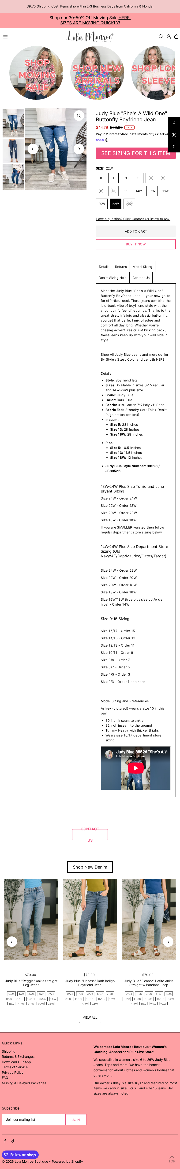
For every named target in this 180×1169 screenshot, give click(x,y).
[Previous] (33, 149)
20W (101, 204)
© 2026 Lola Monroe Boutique (25, 1161)
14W (139, 191)
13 (113, 191)
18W (165, 191)
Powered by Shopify (67, 1161)
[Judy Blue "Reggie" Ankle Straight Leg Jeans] (31, 919)
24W (129, 204)
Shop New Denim (90, 867)
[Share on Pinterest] (174, 146)
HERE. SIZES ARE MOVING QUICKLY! (95, 20)
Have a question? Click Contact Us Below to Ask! (133, 219)
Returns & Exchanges (18, 1056)
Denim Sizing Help (113, 278)
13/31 (31, 999)
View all (90, 1017)
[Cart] (176, 36)
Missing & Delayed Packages (24, 1083)
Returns (121, 267)
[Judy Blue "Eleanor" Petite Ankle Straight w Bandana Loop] (149, 919)
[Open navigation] (32, 36)
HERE (160, 359)
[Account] (169, 36)
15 (126, 191)
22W (115, 204)
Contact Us (141, 278)
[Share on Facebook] (174, 123)
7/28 (51, 993)
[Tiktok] (12, 1141)
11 (101, 191)
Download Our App (16, 1062)
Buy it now (136, 244)
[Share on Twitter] (174, 135)
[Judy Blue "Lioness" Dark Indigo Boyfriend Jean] (90, 919)
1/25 (21, 993)
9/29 (9, 999)
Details (104, 267)
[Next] (79, 149)
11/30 (19, 999)
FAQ (5, 1078)
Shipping (8, 1051)
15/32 (42, 999)
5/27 (41, 993)
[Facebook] (5, 1141)
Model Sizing (142, 267)
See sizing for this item (136, 153)
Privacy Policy (12, 1072)
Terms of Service (15, 1067)
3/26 (31, 993)
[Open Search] (161, 36)
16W (152, 191)
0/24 (11, 993)
